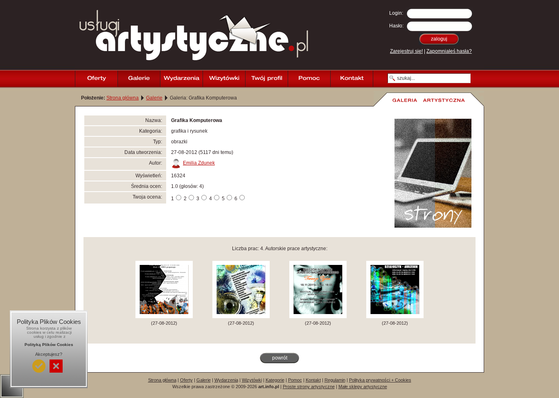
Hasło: (396, 26)
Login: (396, 13)
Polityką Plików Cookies (49, 344)
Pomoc (295, 380)
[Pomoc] (309, 78)
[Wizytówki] (224, 78)
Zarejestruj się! (406, 51)
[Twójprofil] (266, 78)
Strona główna (122, 98)
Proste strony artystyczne (309, 386)
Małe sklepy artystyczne (362, 386)
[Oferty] (96, 78)
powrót (279, 358)
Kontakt (313, 380)
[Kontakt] (351, 78)
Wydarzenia (226, 380)
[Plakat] (164, 316)
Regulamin (335, 380)
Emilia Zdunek (199, 163)
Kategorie (275, 380)
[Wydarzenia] (181, 78)
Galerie (154, 98)
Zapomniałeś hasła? (449, 51)
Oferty (186, 380)
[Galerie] (138, 78)
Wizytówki (252, 380)
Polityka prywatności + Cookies (380, 380)
